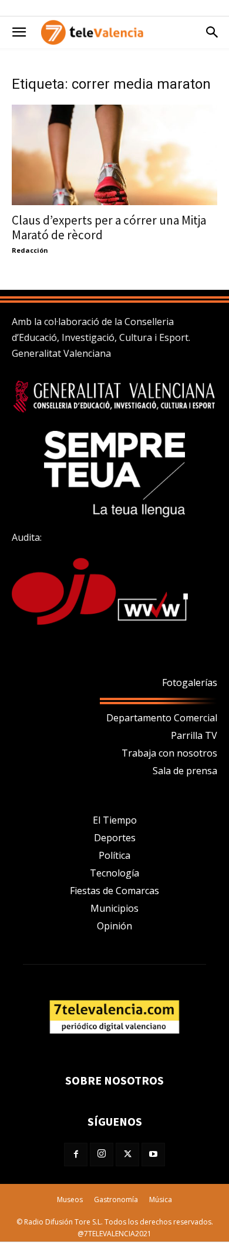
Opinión (114, 925)
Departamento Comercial (161, 717)
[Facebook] (75, 1154)
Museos (70, 1199)
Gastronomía (116, 1199)
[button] (19, 32)
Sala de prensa (185, 770)
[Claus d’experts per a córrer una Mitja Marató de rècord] (114, 155)
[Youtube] (153, 1154)
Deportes (115, 837)
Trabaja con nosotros (169, 753)
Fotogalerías (189, 682)
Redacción (30, 250)
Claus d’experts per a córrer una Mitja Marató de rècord (109, 227)
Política (114, 855)
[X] (127, 1154)
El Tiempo (115, 820)
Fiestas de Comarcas (114, 890)
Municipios (114, 908)
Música (160, 1199)
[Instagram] (101, 1154)
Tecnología (114, 872)
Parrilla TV (194, 735)
